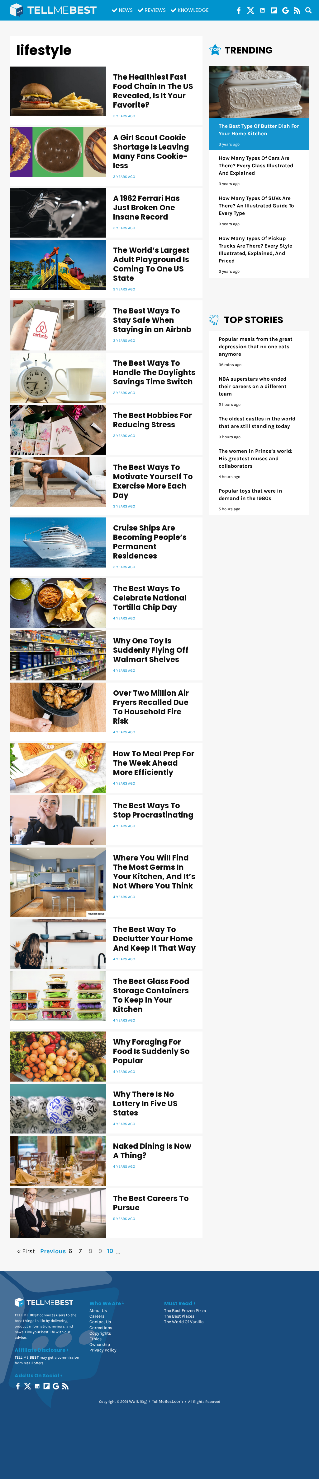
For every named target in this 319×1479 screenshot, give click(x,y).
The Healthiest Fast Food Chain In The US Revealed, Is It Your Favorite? (153, 91)
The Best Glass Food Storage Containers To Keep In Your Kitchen (151, 995)
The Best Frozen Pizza (185, 1310)
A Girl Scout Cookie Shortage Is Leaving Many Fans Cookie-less (151, 151)
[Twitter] (251, 10)
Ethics (95, 1339)
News (126, 10)
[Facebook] (239, 10)
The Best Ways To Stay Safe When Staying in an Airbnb (152, 320)
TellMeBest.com (167, 1401)
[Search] (308, 10)
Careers (96, 1316)
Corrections (100, 1327)
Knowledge (193, 10)
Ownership (99, 1344)
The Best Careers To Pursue (151, 1203)
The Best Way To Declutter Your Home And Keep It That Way (154, 938)
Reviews (155, 10)
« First (26, 1251)
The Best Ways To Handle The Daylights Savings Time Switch (154, 372)
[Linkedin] (262, 10)
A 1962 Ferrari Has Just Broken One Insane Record (146, 207)
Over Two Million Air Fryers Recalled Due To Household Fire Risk (151, 707)
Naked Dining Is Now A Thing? (152, 1151)
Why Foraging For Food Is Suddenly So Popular (151, 1051)
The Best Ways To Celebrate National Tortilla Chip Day (150, 597)
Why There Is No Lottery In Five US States (145, 1103)
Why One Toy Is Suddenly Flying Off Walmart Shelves (150, 650)
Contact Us (100, 1321)
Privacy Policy (103, 1350)
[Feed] (297, 10)
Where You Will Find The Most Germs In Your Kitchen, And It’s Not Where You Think (154, 872)
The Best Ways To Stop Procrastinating (153, 810)
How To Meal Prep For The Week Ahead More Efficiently (153, 763)
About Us (98, 1310)
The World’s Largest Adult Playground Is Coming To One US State (151, 264)
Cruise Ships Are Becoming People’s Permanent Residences (150, 542)
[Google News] (285, 10)
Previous (52, 1251)
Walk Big (138, 1401)
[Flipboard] (274, 10)
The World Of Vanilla (184, 1321)
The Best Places (179, 1316)
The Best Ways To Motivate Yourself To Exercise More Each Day (153, 481)
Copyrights (100, 1333)
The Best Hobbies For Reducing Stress (152, 420)
